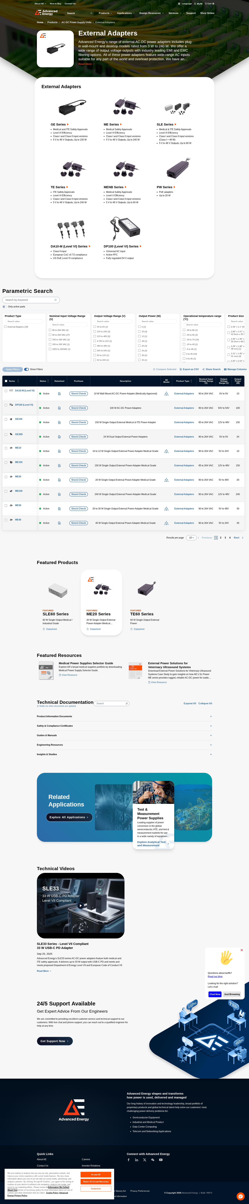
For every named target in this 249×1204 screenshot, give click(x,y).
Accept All (95, 1175)
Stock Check (78, 393)
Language (186, 3)
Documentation (109, 845)
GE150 (18, 419)
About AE (42, 1159)
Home (40, 22)
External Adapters (184, 393)
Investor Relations (91, 1165)
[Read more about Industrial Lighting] (191, 792)
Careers (86, 1159)
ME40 (18, 519)
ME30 (18, 505)
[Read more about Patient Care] (115, 792)
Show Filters (36, 369)
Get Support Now (52, 1041)
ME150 (18, 462)
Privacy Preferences (140, 1191)
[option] (24, 327)
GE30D (19, 434)
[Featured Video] (80, 905)
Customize (96, 1189)
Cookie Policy (52, 1193)
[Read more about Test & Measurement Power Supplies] (153, 792)
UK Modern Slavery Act (115, 1191)
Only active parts (16, 306)
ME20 (18, 476)
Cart (210, 3)
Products (52, 22)
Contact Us (42, 1165)
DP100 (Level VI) (24, 405)
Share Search (213, 369)
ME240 (18, 491)
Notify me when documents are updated (57, 706)
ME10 (18, 448)
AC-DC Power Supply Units (77, 22)
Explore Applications (67, 817)
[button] (241, 1196)
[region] (59, 1183)
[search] (31, 300)
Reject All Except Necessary (96, 1182)
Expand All (190, 703)
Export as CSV (191, 369)
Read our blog (215, 976)
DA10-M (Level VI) (24, 390)
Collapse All (205, 703)
